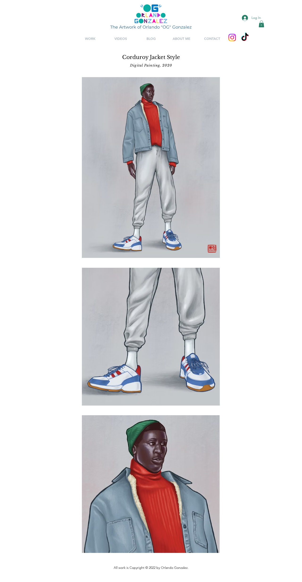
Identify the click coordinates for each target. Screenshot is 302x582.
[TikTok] (245, 37)
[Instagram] (232, 37)
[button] (261, 24)
